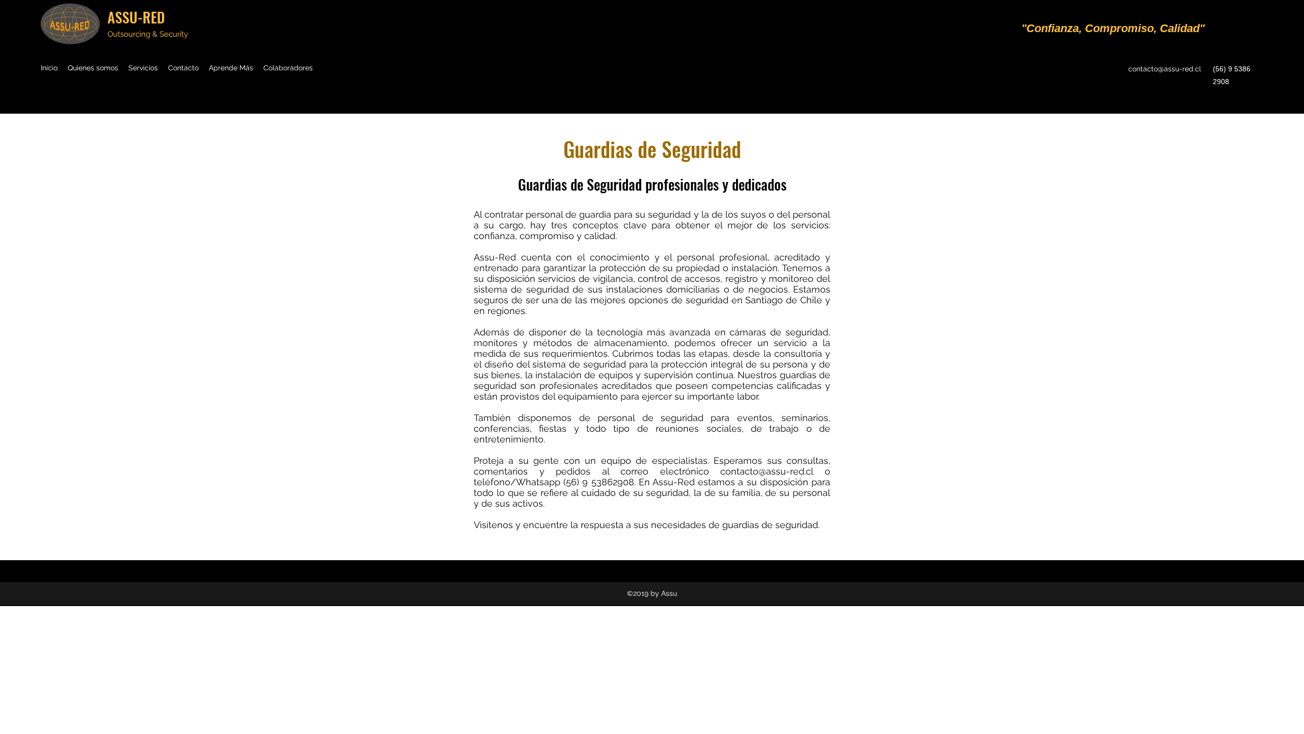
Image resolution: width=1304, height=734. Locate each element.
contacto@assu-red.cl (1164, 69)
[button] (231, 67)
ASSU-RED (136, 17)
